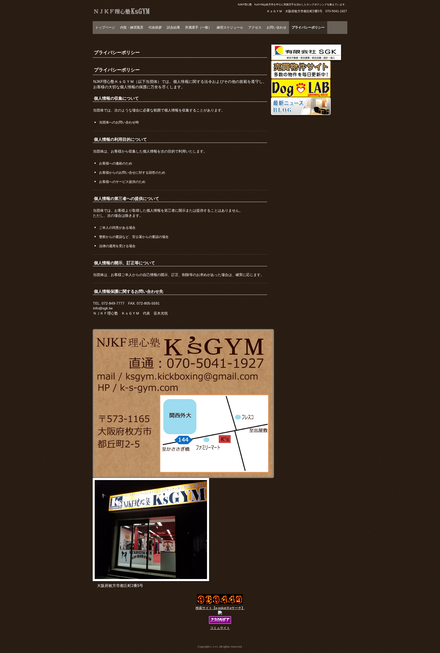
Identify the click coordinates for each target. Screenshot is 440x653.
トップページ (105, 27)
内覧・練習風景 (131, 27)
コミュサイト (220, 628)
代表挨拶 (155, 27)
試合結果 (173, 27)
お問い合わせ (276, 27)
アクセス (255, 27)
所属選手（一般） (198, 27)
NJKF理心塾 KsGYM (126, 22)
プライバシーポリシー (308, 27)
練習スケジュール (230, 27)
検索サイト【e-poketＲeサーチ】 (220, 608)
